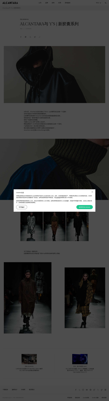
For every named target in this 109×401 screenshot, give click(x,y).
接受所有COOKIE (84, 207)
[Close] (92, 192)
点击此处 (58, 197)
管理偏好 (21, 207)
